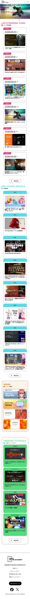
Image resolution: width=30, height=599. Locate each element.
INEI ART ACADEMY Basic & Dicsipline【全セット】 (15, 485)
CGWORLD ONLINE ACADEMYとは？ (15, 565)
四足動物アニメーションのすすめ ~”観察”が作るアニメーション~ (14, 172)
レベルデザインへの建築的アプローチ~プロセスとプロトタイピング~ (14, 97)
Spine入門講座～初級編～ (11, 508)
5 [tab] (17, 20)
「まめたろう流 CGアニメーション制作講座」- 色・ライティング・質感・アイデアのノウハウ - (14, 209)
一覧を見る (16, 181)
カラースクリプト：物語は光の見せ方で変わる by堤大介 (15, 299)
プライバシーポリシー (15, 571)
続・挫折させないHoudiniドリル (13, 147)
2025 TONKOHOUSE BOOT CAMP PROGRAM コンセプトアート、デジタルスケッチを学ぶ (15, 277)
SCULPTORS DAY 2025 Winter (13, 253)
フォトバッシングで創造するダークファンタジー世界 (15, 47)
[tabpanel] (15, 11)
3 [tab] (13, 20)
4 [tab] (15, 20)
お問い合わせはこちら (15, 583)
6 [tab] (19, 20)
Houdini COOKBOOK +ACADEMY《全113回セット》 (15, 462)
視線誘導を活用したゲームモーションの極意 (15, 122)
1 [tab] (8, 20)
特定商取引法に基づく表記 (15, 574)
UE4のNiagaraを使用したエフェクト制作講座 (15, 531)
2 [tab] (11, 20)
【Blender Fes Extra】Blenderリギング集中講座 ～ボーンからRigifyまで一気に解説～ (15, 322)
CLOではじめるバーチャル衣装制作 (14, 231)
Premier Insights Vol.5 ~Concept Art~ (15, 72)
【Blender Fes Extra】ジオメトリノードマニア (15, 344)
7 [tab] (21, 20)
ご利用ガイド (15, 568)
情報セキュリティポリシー (15, 577)
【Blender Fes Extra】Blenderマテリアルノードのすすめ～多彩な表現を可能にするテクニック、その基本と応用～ (15, 367)
